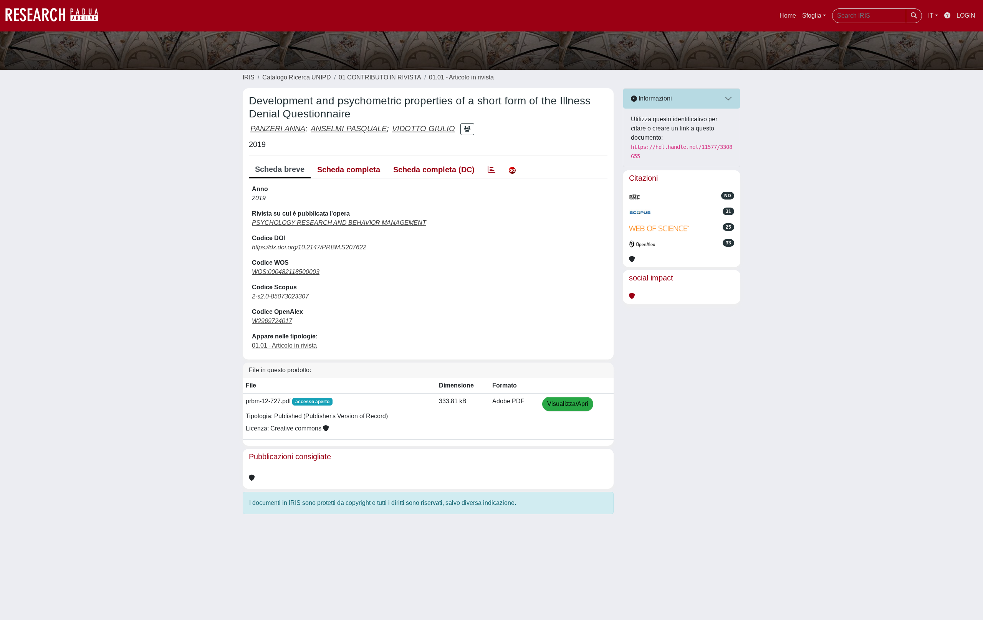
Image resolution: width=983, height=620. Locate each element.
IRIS (249, 77)
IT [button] (930, 15)
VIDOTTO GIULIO (423, 128)
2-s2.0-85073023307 (280, 296)
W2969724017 (272, 321)
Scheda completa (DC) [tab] (434, 169)
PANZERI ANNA (277, 128)
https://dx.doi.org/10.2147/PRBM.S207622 (309, 247)
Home (787, 15)
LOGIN (966, 15)
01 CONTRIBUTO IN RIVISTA (380, 77)
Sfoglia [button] (811, 15)
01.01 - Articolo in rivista (461, 77)
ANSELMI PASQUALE (349, 128)
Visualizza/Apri (567, 404)
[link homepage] (56, 16)
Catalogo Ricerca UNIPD (296, 77)
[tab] (491, 170)
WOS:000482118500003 (285, 272)
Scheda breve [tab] (279, 169)
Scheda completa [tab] (348, 169)
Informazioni (654, 98)
